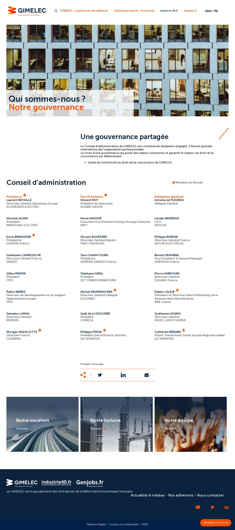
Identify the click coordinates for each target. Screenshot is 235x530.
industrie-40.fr (169, 10)
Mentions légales (96, 524)
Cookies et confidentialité (124, 524)
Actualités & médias (147, 495)
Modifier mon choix (216, 522)
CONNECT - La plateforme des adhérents (84, 10)
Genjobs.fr (190, 10)
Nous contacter (210, 495)
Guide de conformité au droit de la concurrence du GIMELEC (130, 162)
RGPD (145, 524)
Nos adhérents (180, 495)
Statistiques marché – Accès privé (134, 10)
